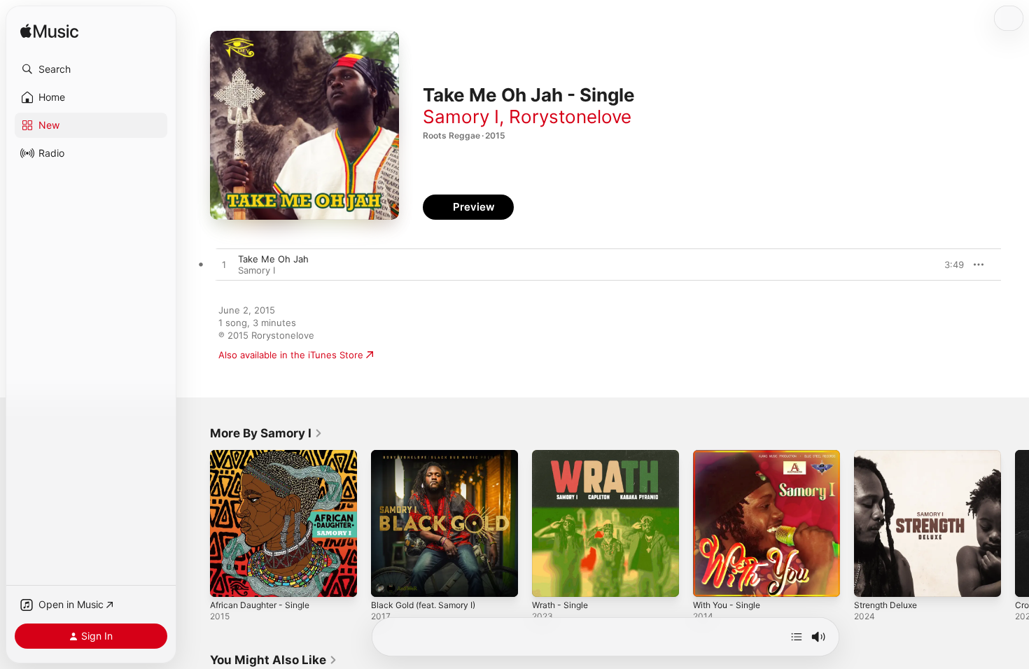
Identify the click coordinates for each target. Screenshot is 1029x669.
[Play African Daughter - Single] (227, 579)
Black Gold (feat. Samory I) (428, 455)
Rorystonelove (570, 116)
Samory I (461, 116)
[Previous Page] (196, 523)
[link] (266, 433)
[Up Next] (796, 637)
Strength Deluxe (889, 455)
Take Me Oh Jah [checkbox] (273, 259)
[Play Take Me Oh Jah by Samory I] (224, 265)
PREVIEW (948, 264)
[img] (49, 32)
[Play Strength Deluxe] (871, 579)
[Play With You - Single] (710, 579)
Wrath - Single (563, 455)
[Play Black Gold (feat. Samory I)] (388, 579)
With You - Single (731, 455)
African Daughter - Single (265, 455)
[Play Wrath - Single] (549, 579)
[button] (91, 69)
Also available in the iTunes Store (290, 354)
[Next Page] (1015, 523)
